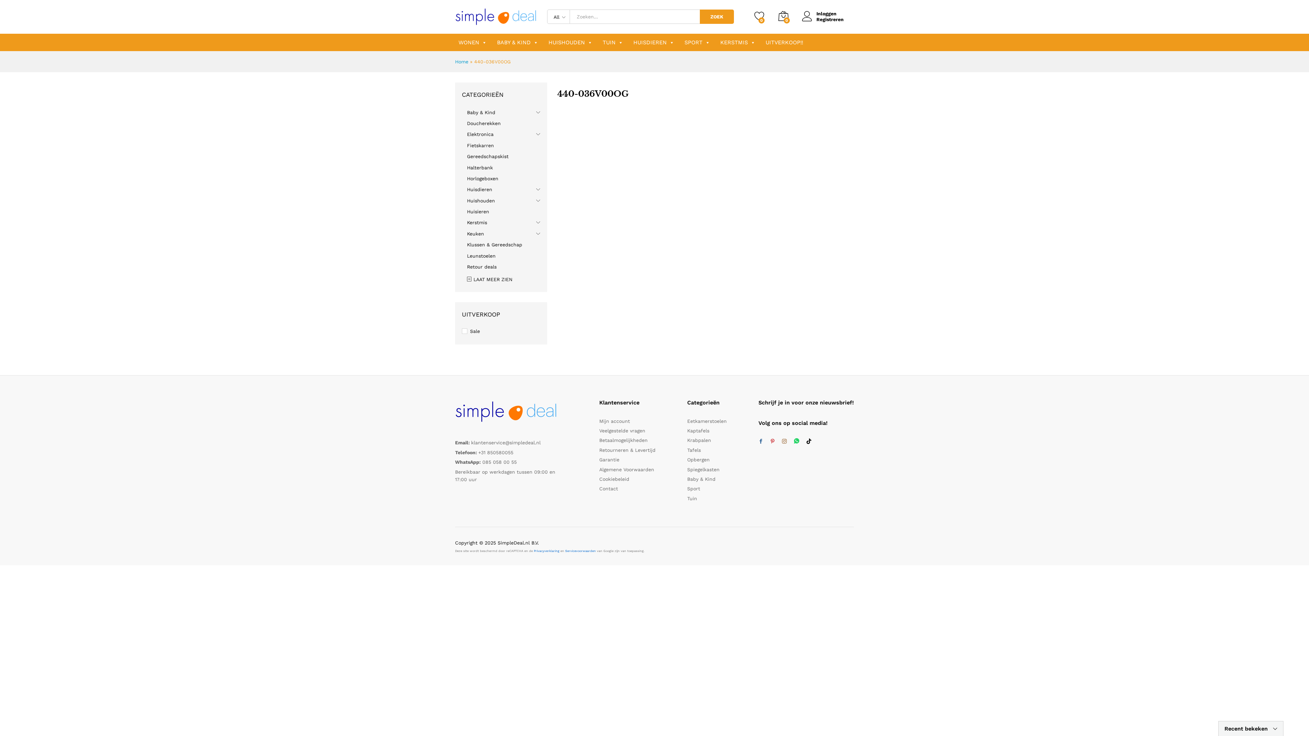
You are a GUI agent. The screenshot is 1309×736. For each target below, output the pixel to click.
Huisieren (478, 211)
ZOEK (716, 16)
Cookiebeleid (614, 479)
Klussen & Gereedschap (494, 244)
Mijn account (614, 421)
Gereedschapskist (488, 156)
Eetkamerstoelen (707, 421)
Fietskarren (480, 145)
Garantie (609, 459)
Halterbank (480, 167)
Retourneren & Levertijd (627, 450)
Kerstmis (734, 42)
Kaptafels (698, 430)
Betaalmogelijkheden (623, 440)
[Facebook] (761, 441)
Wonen (468, 42)
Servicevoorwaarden (580, 551)
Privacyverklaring (546, 551)
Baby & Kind (514, 42)
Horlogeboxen (482, 178)
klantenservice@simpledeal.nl (506, 442)
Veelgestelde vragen (622, 430)
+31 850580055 (495, 452)
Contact (608, 488)
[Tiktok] (809, 441)
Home (461, 61)
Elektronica (480, 134)
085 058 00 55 (499, 462)
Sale (475, 331)
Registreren (830, 19)
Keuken (475, 233)
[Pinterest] (772, 441)
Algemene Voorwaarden (626, 469)
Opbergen (698, 459)
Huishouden (566, 42)
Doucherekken (484, 123)
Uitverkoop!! (784, 42)
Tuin (609, 42)
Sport (693, 42)
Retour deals (482, 267)
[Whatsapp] (797, 441)
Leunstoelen (481, 256)
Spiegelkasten (703, 469)
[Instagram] (784, 441)
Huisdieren (650, 42)
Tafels (694, 450)
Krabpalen (699, 440)
